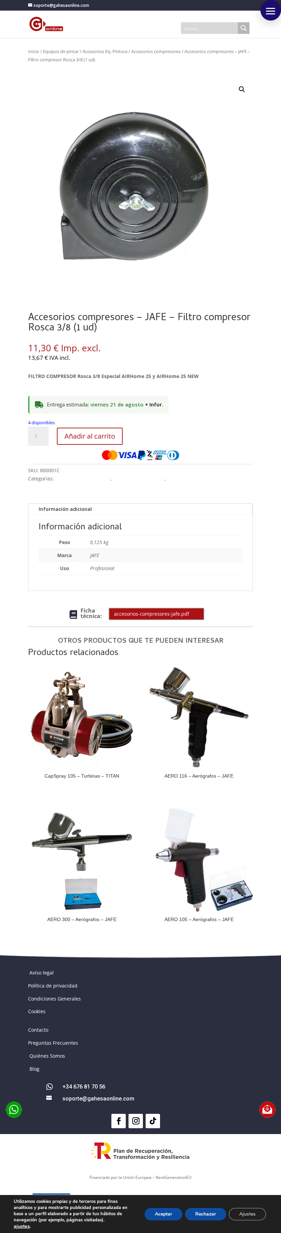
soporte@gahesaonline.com (98, 1098)
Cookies (37, 1011)
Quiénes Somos (47, 1056)
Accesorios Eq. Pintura (105, 51)
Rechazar (205, 1214)
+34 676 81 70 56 (83, 1086)
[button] (242, 89)
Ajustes (247, 1214)
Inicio (33, 51)
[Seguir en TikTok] (153, 1121)
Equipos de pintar (61, 51)
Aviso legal (41, 972)
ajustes (22, 1226)
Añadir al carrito (89, 436)
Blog (34, 1069)
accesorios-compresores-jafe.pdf (151, 614)
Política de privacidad (52, 985)
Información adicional (65, 509)
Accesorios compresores (156, 51)
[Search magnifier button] (243, 28)
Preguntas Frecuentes (53, 1043)
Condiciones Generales (54, 998)
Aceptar (163, 1214)
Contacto (38, 1030)
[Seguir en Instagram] (136, 1121)
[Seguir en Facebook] (118, 1121)
